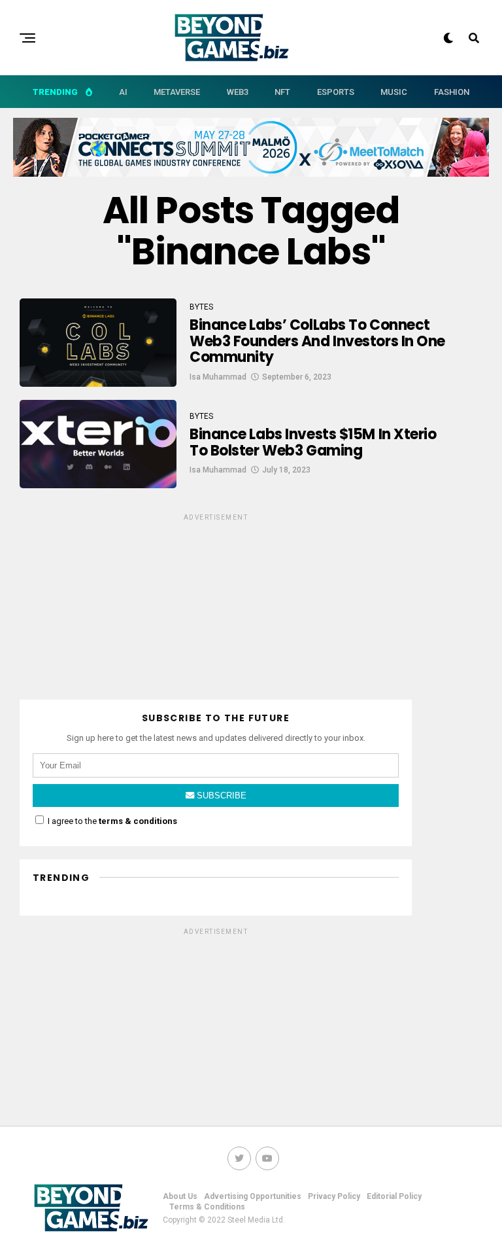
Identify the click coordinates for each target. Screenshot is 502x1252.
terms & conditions (138, 821)
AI (123, 92)
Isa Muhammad (218, 377)
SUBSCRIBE (220, 795)
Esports (335, 92)
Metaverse (177, 92)
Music (393, 92)
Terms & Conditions (207, 1206)
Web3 (237, 92)
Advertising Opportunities (252, 1196)
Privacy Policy (334, 1196)
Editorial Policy (394, 1196)
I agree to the (111, 821)
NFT (282, 92)
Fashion (451, 92)
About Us (180, 1196)
